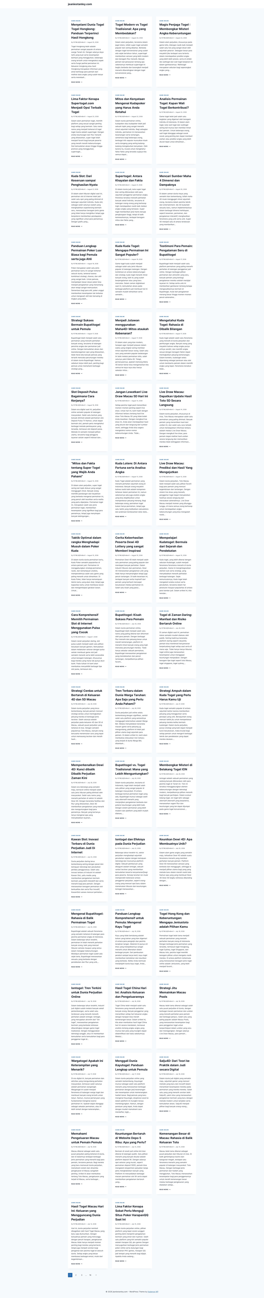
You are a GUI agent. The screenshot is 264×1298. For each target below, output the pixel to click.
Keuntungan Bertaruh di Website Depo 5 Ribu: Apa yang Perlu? (130, 1138)
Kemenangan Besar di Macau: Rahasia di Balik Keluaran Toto (175, 1138)
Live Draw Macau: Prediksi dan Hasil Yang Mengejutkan (175, 468)
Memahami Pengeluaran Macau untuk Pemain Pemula (86, 1138)
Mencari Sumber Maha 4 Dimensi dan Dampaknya (175, 180)
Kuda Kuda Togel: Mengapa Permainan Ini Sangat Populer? (131, 250)
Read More (76, 82)
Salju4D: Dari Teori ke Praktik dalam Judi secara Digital (174, 1065)
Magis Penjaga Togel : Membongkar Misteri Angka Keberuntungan (175, 29)
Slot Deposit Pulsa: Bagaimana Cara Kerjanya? (84, 396)
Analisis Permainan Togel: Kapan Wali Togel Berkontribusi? (174, 103)
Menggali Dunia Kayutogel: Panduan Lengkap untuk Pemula (131, 1065)
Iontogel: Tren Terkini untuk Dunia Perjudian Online (86, 992)
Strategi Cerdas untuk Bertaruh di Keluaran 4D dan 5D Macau (86, 695)
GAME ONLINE (76, 21)
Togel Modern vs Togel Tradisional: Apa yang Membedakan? (131, 29)
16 (90, 1275)
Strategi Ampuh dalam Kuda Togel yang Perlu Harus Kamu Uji (175, 695)
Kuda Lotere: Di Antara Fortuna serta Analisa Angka (131, 468)
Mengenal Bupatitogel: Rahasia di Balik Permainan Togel (87, 918)
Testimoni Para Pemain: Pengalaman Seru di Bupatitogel (176, 250)
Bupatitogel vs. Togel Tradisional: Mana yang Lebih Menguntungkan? (132, 769)
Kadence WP (153, 1292)
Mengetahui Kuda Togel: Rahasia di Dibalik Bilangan (171, 325)
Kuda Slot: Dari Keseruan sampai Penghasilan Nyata (84, 180)
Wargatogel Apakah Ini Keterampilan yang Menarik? (87, 1065)
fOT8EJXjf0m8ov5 (79, 42)
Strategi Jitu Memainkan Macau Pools (172, 992)
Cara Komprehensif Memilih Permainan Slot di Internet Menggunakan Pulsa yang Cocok (85, 623)
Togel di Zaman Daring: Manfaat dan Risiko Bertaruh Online (175, 619)
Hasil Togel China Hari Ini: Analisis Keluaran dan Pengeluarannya (130, 992)
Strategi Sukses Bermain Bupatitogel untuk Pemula (85, 325)
